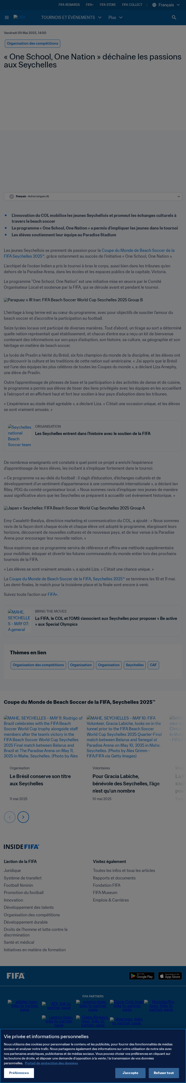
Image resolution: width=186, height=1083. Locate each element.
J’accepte (130, 1073)
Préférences (19, 1073)
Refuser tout (164, 1073)
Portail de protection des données (51, 1063)
